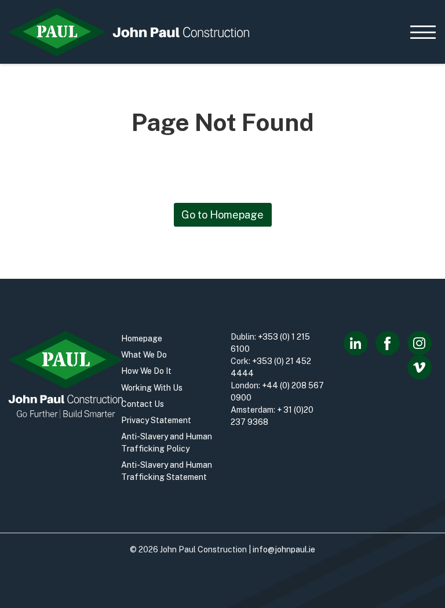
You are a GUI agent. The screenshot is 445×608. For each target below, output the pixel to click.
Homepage (141, 338)
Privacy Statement (156, 420)
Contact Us (142, 404)
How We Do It (146, 371)
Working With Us (152, 387)
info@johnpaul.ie (284, 549)
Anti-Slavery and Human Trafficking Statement (166, 471)
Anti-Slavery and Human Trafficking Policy (166, 442)
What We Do (144, 354)
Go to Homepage (222, 215)
